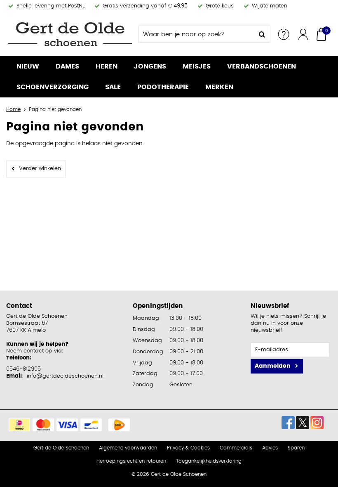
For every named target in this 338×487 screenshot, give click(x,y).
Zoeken (262, 34)
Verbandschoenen (261, 66)
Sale (113, 87)
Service (283, 34)
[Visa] (67, 425)
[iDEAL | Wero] (19, 425)
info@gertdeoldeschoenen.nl (65, 376)
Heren (106, 66)
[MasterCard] (43, 425)
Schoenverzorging (52, 87)
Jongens (150, 66)
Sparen (296, 447)
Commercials (236, 447)
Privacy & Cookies (188, 447)
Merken (219, 87)
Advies (270, 447)
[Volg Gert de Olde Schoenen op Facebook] (288, 422)
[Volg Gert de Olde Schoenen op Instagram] (317, 422)
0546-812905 (23, 369)
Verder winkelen (40, 168)
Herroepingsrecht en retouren (131, 461)
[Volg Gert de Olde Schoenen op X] (302, 422)
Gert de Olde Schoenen (61, 447)
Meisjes (197, 66)
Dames (67, 66)
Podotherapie (163, 87)
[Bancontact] (91, 425)
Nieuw (27, 66)
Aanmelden (273, 366)
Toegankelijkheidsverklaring (209, 461)
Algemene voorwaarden (128, 447)
